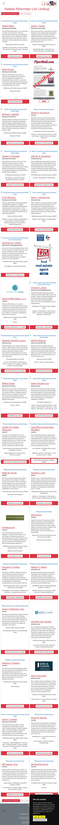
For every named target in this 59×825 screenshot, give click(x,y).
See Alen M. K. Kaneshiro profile (44, 185)
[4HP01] (44, 255)
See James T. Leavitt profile (15, 753)
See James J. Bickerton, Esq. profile (15, 652)
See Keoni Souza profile (15, 101)
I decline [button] (42, 817)
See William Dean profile (15, 415)
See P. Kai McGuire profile (15, 229)
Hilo (22, 13)
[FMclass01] (44, 82)
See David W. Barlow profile (44, 753)
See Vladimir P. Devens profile (15, 706)
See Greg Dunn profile (44, 556)
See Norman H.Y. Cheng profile (15, 275)
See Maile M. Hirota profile (15, 503)
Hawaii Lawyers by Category (9, 13)
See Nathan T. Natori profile (44, 597)
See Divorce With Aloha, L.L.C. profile (15, 327)
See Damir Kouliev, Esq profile (44, 415)
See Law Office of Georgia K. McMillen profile (44, 461)
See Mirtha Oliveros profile (44, 371)
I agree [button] (35, 817)
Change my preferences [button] (40, 819)
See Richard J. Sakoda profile (15, 143)
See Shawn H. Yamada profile (15, 185)
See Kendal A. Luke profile (44, 503)
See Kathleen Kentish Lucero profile (15, 371)
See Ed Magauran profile (15, 556)
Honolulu (27, 13)
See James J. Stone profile (44, 56)
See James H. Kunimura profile (44, 143)
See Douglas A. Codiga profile (15, 597)
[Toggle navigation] (4, 3)
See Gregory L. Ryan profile (44, 327)
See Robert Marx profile (15, 56)
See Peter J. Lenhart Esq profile (44, 229)
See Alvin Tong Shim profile (44, 706)
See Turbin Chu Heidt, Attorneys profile (15, 462)
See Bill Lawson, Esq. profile (15, 794)
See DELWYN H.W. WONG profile (44, 652)
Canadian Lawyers (25, 818)
